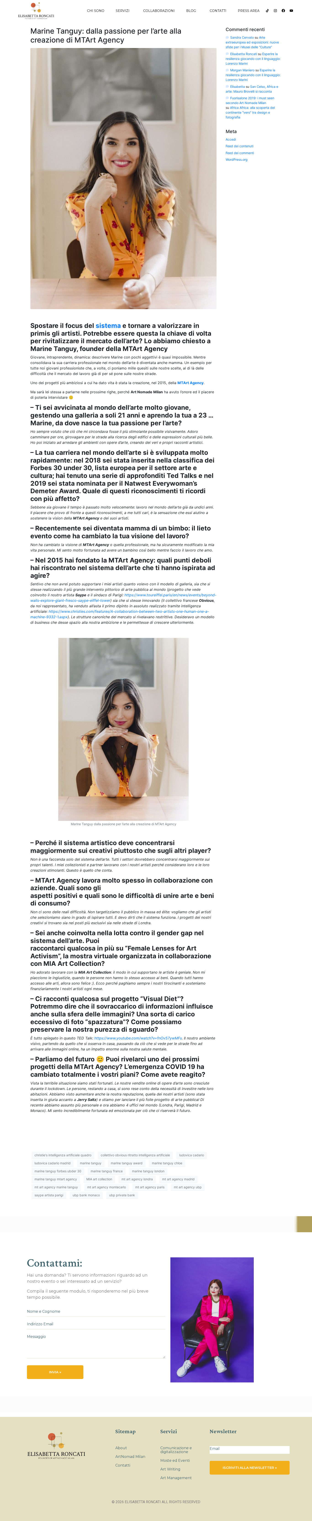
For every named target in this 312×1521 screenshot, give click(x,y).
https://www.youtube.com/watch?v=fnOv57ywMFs (138, 1038)
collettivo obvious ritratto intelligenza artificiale (135, 1155)
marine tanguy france (107, 1171)
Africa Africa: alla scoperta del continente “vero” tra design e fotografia (250, 112)
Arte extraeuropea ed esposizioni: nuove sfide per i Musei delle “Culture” (252, 42)
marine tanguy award (127, 1163)
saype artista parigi (48, 1195)
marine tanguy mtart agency (55, 1179)
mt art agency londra (137, 1179)
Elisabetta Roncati (243, 54)
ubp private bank (122, 1195)
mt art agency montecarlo (106, 1187)
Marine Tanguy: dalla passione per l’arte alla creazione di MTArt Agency (105, 35)
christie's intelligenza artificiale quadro (62, 1155)
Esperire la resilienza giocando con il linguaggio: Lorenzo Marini (253, 58)
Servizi (123, 11)
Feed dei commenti (240, 153)
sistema (108, 325)
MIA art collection (99, 1179)
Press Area (248, 11)
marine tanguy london (148, 1171)
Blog (191, 11)
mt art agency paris (149, 1187)
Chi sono (95, 11)
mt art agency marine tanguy (56, 1187)
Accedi (231, 139)
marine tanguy (90, 1163)
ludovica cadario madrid (52, 1163)
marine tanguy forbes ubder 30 (57, 1171)
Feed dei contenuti (239, 146)
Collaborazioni (159, 11)
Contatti (218, 11)
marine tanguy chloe (167, 1163)
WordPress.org (237, 159)
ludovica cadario (191, 1155)
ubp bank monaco (86, 1195)
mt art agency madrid (178, 1179)
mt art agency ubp (188, 1187)
